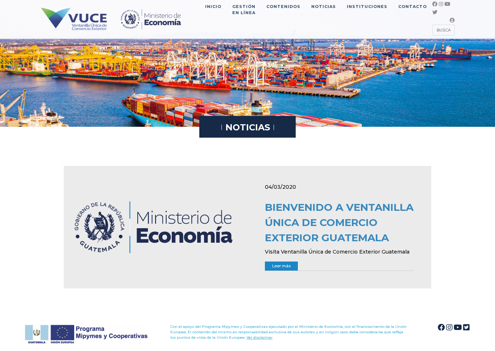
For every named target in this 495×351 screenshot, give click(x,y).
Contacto (412, 6)
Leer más (281, 265)
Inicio (213, 6)
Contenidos (283, 6)
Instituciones (367, 6)
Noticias (323, 6)
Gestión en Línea (243, 9)
